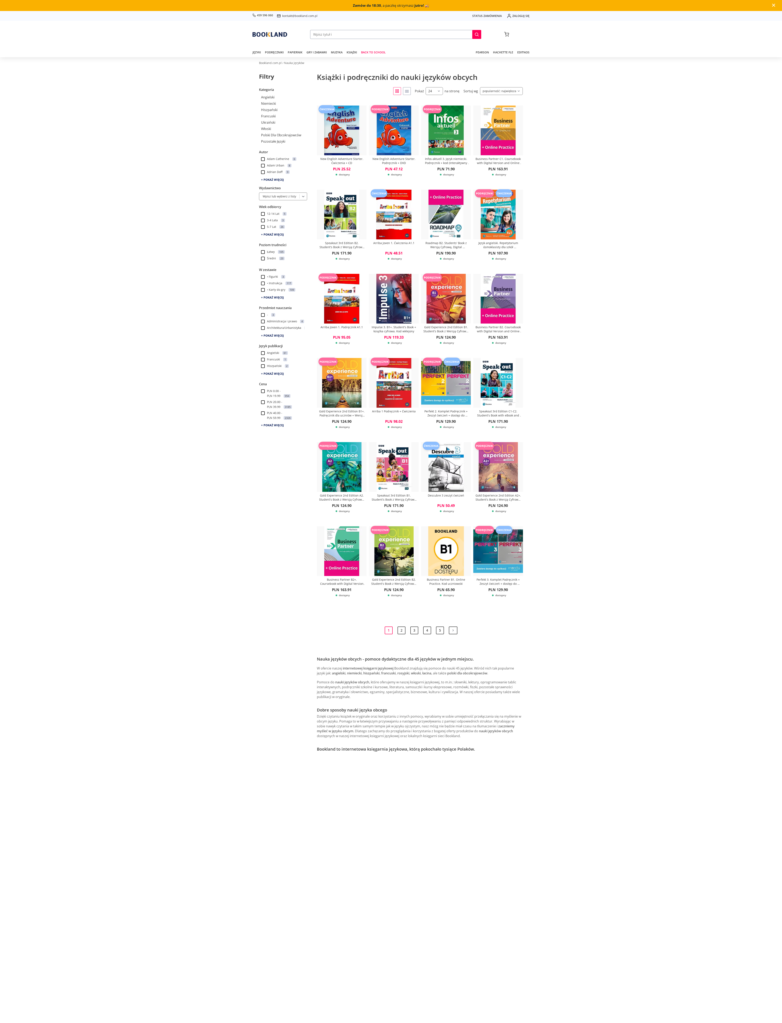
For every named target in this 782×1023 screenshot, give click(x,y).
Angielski (268, 97)
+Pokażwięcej (272, 180)
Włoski (266, 129)
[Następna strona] (453, 630)
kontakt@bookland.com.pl (299, 16)
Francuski (268, 116)
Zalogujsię (520, 16)
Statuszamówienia (487, 16)
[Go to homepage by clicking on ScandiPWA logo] (270, 34)
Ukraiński (268, 122)
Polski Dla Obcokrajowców (281, 135)
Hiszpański (269, 110)
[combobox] (261, 196)
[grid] (397, 91)
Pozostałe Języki (273, 141)
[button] (476, 34)
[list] (407, 91)
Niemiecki (268, 103)
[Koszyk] (506, 34)
